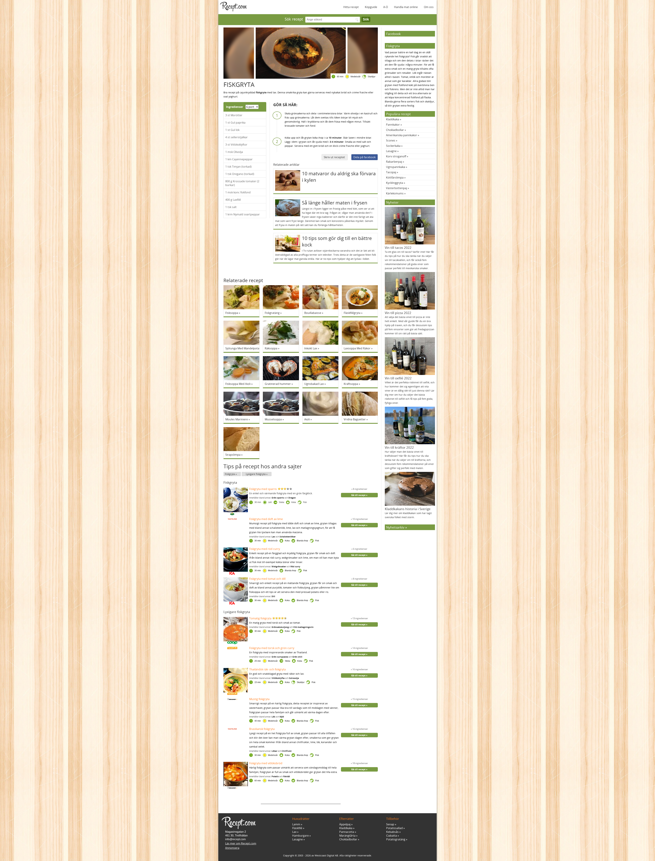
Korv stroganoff (396, 156)
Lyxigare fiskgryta (256, 474)
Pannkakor (393, 124)
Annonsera (232, 848)
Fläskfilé (297, 828)
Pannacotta (346, 832)
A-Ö (385, 7)
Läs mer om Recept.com (240, 843)
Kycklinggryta (394, 183)
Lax (294, 832)
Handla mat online (406, 7)
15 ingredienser (360, 699)
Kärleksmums (395, 193)
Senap (390, 824)
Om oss (429, 7)
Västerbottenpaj (396, 188)
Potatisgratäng (395, 839)
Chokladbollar (395, 130)
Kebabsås (392, 832)
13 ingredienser (360, 618)
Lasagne (391, 151)
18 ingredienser (360, 763)
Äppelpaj (345, 824)
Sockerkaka (393, 146)
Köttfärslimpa (395, 177)
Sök (366, 19)
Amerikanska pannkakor (401, 135)
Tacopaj (391, 172)
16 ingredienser (360, 669)
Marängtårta (347, 835)
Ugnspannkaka (395, 167)
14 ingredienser (360, 648)
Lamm (296, 824)
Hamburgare (300, 835)
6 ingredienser (359, 548)
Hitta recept (351, 7)
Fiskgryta (230, 474)
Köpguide (371, 7)
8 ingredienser (359, 488)
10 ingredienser (360, 519)
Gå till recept (358, 495)
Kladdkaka (392, 119)
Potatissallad (394, 828)
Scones (390, 140)
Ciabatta (391, 835)
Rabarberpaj (394, 161)
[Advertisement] (301, 799)
